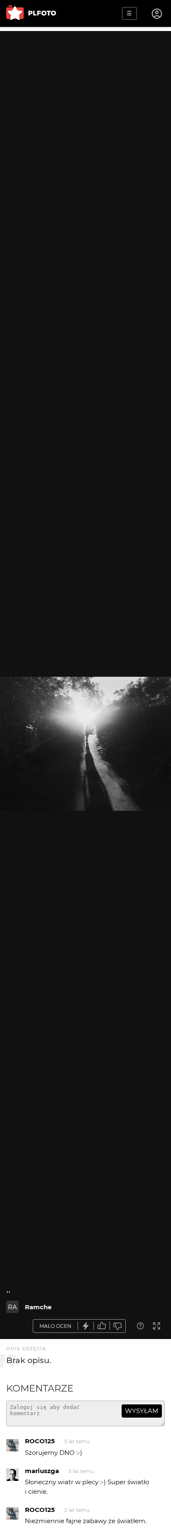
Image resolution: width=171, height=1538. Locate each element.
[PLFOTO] (31, 13)
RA (12, 1307)
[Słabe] (118, 1326)
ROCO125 (40, 1441)
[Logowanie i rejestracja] (157, 14)
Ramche (38, 1307)
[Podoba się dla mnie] (101, 1326)
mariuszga (42, 1471)
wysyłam (141, 1411)
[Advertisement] (85, 116)
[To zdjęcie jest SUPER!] (86, 1326)
